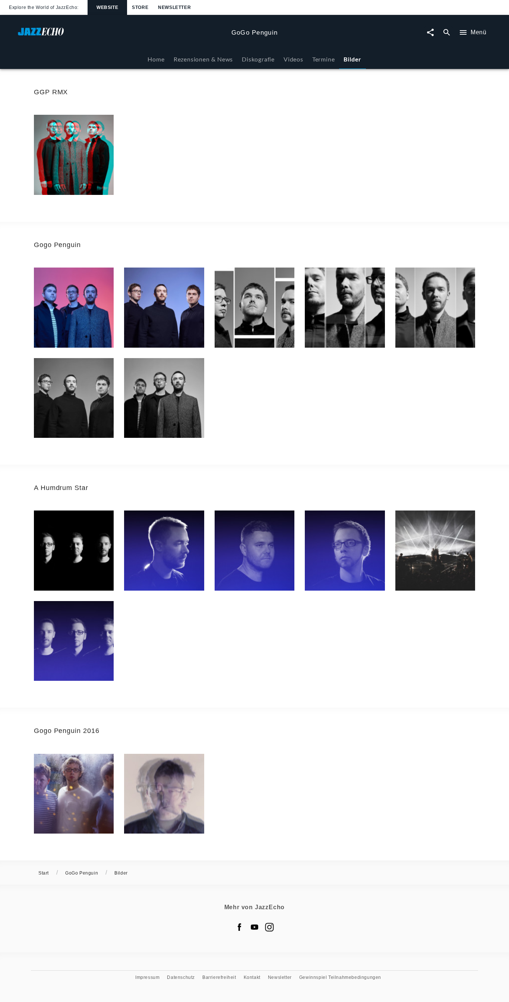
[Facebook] (239, 927)
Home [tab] (156, 59)
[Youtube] (254, 927)
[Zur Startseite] (121, 35)
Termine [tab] (323, 59)
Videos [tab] (293, 59)
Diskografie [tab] (258, 59)
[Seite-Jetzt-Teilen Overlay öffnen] (430, 32)
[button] (74, 154)
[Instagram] (269, 927)
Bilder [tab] (352, 59)
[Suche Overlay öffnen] (446, 32)
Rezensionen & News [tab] (203, 59)
